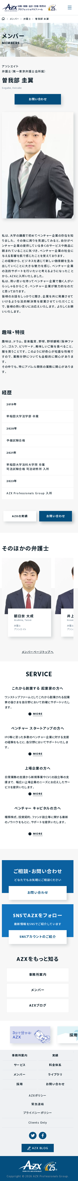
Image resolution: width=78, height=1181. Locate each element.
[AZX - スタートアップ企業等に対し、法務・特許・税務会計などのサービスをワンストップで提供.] (3, 19)
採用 (19, 1084)
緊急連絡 (37, 1104)
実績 (55, 1055)
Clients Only (37, 1123)
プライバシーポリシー (37, 1113)
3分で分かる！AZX (30, 1034)
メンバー (37, 990)
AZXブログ (37, 1005)
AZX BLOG (40, 1148)
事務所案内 (38, 974)
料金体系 (55, 1065)
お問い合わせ (38, 99)
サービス (20, 1065)
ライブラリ (55, 1075)
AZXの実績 (20, 516)
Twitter (33, 1135)
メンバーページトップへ (38, 652)
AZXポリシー (38, 1096)
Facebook (42, 1135)
